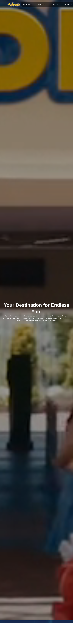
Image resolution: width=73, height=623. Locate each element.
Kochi (54, 4)
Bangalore (26, 4)
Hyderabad (41, 4)
